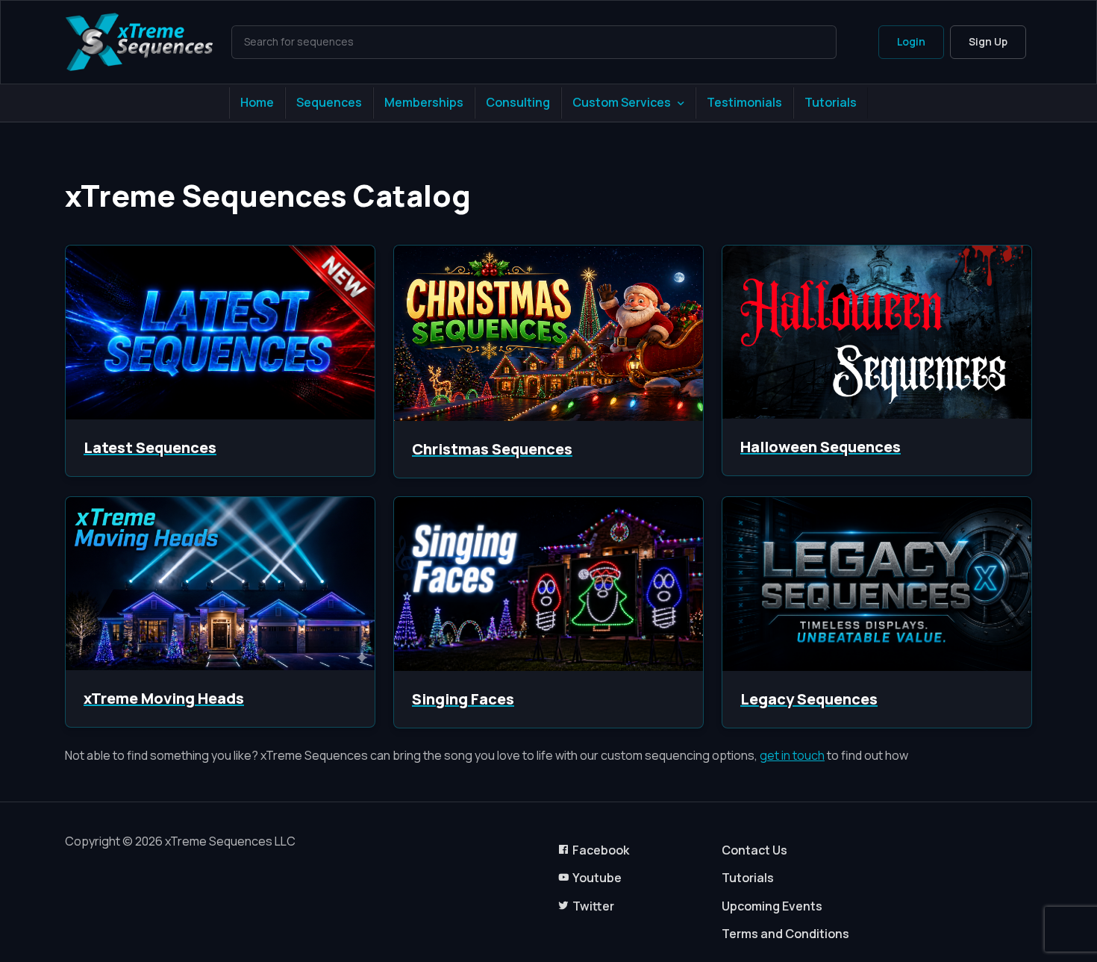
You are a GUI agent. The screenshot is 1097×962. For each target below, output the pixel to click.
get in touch (792, 755)
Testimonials (744, 102)
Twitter (593, 906)
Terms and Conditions (785, 933)
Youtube (597, 877)
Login (911, 41)
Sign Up (988, 41)
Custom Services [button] (621, 102)
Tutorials (830, 102)
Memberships (423, 102)
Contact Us (754, 850)
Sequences (329, 102)
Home (257, 102)
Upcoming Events (772, 906)
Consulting (518, 102)
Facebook (600, 850)
